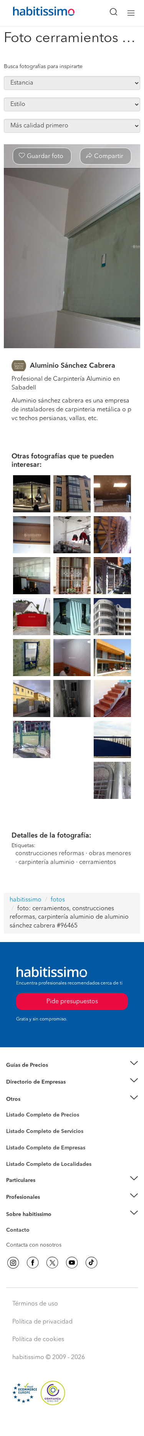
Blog (12, 1108)
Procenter (18, 1131)
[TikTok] (91, 1263)
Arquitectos (20, 1160)
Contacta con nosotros (33, 1245)
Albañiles (17, 1153)
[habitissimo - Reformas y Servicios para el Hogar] (35, 13)
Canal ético (20, 1231)
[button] (72, 1065)
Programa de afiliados (33, 1239)
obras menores (110, 854)
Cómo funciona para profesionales (48, 1206)
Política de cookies (38, 1340)
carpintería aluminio (46, 862)
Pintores (16, 1137)
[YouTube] (72, 1263)
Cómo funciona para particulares (46, 1189)
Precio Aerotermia (28, 1082)
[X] (52, 1263)
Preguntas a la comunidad (38, 1116)
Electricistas (20, 1145)
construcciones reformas (49, 854)
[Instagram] (13, 1263)
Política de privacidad (42, 1322)
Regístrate (18, 1197)
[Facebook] (33, 1263)
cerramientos (97, 862)
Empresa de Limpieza (32, 1099)
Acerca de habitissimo (33, 1223)
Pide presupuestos (72, 1423)
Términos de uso (35, 1304)
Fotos (13, 1123)
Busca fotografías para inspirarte (43, 66)
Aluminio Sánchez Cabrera (72, 365)
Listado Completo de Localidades (48, 1164)
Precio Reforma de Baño (36, 1074)
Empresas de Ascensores (36, 1091)
